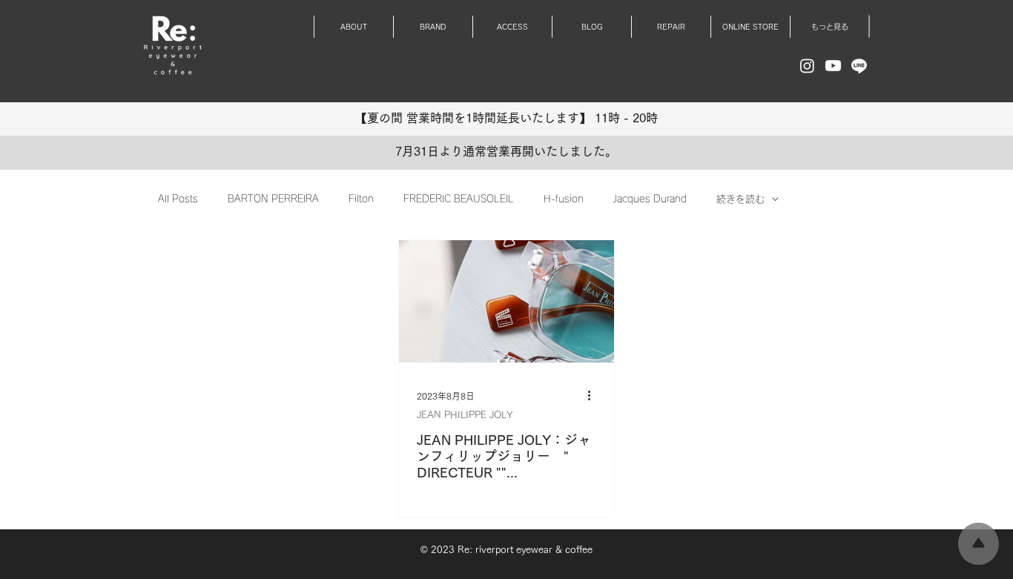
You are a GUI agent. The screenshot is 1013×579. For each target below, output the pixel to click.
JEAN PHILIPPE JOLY (465, 415)
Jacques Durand (650, 199)
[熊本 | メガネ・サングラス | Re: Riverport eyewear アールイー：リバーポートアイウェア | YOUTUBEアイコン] (833, 65)
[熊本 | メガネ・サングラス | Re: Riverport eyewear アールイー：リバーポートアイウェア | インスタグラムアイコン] (807, 65)
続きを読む (740, 199)
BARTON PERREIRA (273, 199)
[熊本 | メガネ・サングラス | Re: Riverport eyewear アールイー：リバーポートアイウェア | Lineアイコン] (859, 65)
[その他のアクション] (594, 396)
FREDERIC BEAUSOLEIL (458, 199)
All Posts (178, 199)
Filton (361, 199)
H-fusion (564, 199)
